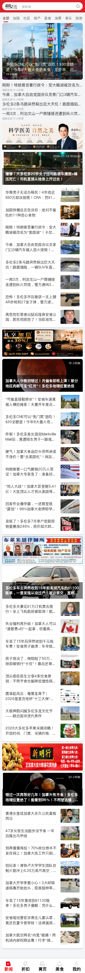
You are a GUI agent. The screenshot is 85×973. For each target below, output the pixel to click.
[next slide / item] (79, 51)
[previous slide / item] (5, 51)
